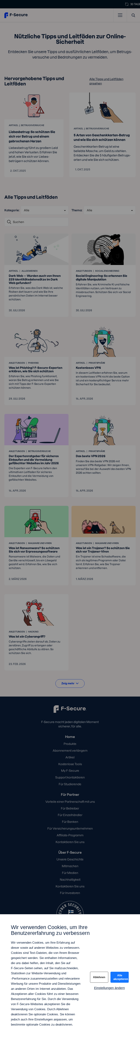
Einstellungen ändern (109, 988)
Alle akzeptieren (120, 977)
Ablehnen (99, 977)
